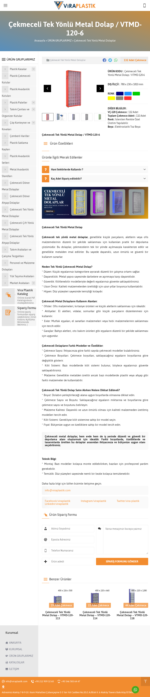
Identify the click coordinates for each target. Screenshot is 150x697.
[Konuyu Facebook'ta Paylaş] (104, 60)
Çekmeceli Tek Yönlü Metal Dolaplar (95, 40)
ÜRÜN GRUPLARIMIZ (60, 40)
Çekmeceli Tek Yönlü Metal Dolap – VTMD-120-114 (95, 615)
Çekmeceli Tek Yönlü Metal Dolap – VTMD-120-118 (132, 615)
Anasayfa (39, 40)
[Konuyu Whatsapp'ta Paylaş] (116, 60)
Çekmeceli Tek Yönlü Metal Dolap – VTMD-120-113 (58, 615)
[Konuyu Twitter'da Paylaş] (110, 60)
